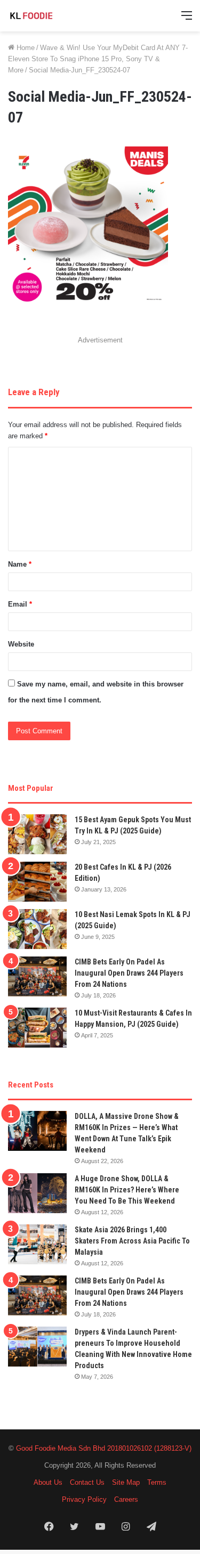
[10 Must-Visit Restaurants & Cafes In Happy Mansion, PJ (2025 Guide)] (37, 1028)
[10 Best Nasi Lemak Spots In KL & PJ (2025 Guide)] (37, 929)
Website (21, 644)
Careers (126, 1499)
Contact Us (87, 1482)
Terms (156, 1482)
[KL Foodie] (50, 15)
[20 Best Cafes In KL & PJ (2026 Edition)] (37, 882)
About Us (48, 1482)
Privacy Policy (84, 1499)
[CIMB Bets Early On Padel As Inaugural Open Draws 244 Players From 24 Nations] (37, 976)
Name (19, 564)
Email (20, 604)
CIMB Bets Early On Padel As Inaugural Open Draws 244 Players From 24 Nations (129, 973)
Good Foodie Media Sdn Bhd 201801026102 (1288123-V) (103, 1448)
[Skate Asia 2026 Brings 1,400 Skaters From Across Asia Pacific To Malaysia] (37, 1244)
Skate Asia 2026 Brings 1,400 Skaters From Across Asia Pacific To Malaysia (132, 1240)
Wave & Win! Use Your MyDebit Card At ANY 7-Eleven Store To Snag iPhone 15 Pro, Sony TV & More (98, 59)
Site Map (126, 1482)
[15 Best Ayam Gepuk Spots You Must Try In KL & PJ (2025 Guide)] (37, 834)
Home (24, 48)
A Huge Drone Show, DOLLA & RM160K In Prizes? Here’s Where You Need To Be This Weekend (127, 1189)
